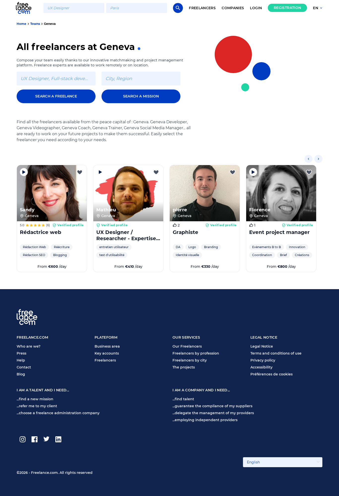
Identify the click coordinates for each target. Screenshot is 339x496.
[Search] (178, 8)
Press (21, 353)
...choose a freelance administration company (58, 413)
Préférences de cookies (271, 374)
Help (21, 360)
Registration (287, 7)
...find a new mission (35, 399)
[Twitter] (46, 439)
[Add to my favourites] (79, 172)
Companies (233, 8)
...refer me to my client (37, 406)
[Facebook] (34, 439)
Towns (35, 24)
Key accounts (107, 353)
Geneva (50, 24)
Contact (24, 367)
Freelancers (202, 8)
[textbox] (73, 8)
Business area (107, 346)
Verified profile (70, 225)
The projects (183, 367)
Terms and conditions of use (276, 353)
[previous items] (308, 159)
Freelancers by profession (195, 353)
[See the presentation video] (24, 172)
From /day (52, 266)
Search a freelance (56, 96)
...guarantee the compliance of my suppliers (212, 406)
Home (21, 24)
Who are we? (28, 346)
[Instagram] (23, 439)
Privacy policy (262, 360)
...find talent (183, 399)
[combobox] (73, 8)
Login (256, 8)
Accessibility (261, 367)
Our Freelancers (187, 346)
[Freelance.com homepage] (26, 8)
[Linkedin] (58, 439)
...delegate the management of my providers (213, 413)
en (315, 8)
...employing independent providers (204, 420)
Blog (21, 374)
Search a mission (141, 96)
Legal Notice (261, 346)
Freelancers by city (189, 360)
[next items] (318, 159)
